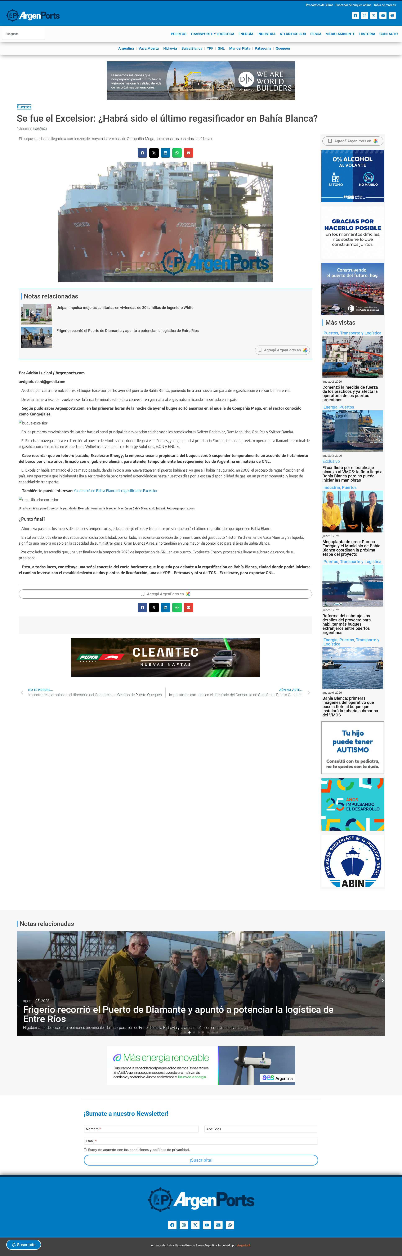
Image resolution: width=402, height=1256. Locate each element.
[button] (142, 153)
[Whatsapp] (230, 1225)
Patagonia (263, 48)
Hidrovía (170, 48)
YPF (210, 48)
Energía (245, 34)
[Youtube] (383, 15)
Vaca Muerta (149, 48)
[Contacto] (218, 1225)
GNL (221, 48)
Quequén (283, 48)
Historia (367, 34)
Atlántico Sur (293, 34)
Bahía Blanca (192, 48)
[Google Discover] (392, 15)
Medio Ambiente (340, 34)
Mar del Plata (239, 48)
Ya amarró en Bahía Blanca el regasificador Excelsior (116, 490)
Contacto (388, 34)
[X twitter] (373, 15)
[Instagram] (364, 15)
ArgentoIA (243, 1245)
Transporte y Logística (212, 34)
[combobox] (23, 34)
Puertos (178, 34)
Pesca (315, 34)
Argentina (126, 48)
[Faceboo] (355, 15)
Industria (267, 34)
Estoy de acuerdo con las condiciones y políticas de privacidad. (139, 1149)
